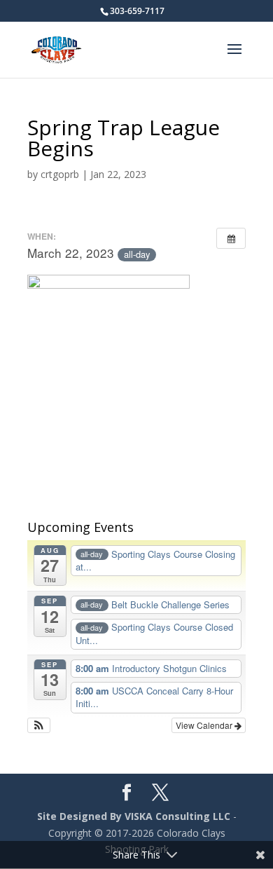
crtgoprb (60, 174)
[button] (39, 725)
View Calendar (205, 725)
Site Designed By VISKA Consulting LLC (133, 816)
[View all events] (231, 238)
